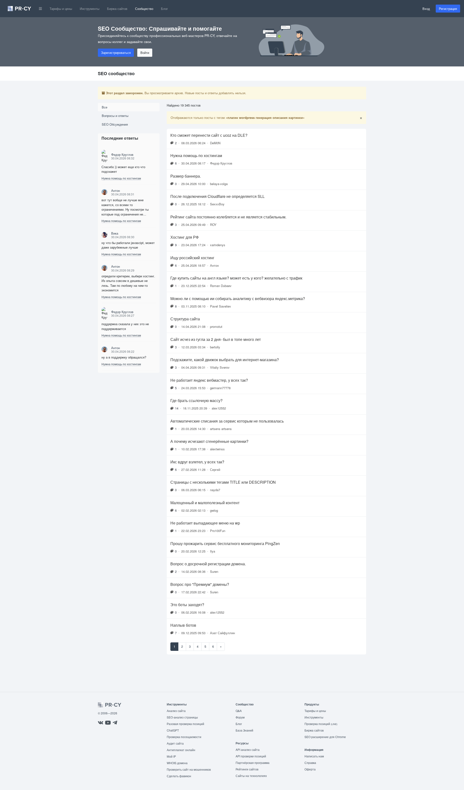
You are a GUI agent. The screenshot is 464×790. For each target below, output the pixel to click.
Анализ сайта (176, 711)
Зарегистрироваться (116, 52)
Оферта (310, 769)
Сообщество (144, 8)
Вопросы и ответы (115, 115)
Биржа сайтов (117, 8)
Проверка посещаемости (184, 737)
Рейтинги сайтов (247, 769)
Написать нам (314, 756)
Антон (115, 190)
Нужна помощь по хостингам (121, 178)
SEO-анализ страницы (182, 717)
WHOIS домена (177, 763)
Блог (164, 8)
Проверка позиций (320, 724)
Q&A (239, 711)
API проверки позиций (251, 756)
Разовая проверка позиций (185, 724)
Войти (144, 52)
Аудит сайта (175, 743)
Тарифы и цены (61, 8)
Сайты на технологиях (251, 776)
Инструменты (89, 8)
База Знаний (244, 730)
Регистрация (448, 8)
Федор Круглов (122, 154)
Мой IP (171, 756)
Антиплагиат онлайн (181, 750)
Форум (240, 717)
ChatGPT (173, 730)
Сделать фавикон (179, 776)
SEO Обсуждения (115, 124)
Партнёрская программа (252, 763)
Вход (426, 8)
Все (104, 107)
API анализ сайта (248, 749)
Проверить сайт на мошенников (189, 769)
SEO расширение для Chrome (325, 737)
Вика (114, 233)
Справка (310, 763)
